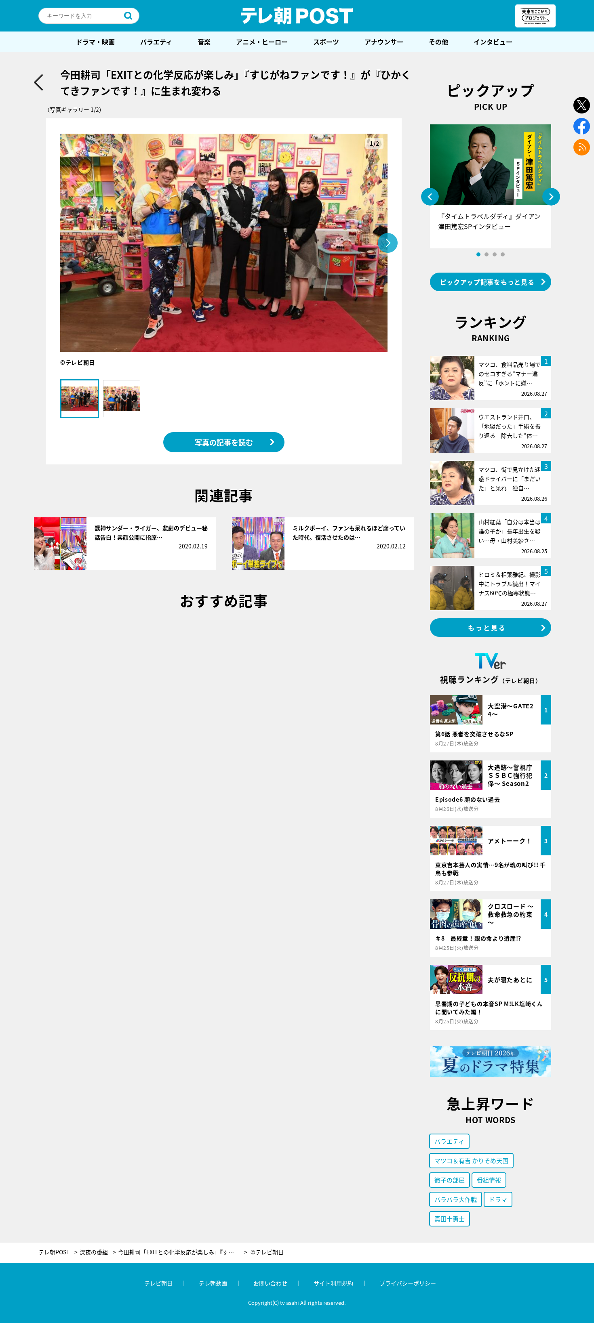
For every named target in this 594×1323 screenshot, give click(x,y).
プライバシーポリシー (407, 1283)
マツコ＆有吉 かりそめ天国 (471, 1160)
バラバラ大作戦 (455, 1199)
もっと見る (487, 627)
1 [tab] (478, 254)
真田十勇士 (449, 1218)
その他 (438, 41)
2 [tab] (486, 254)
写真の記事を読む (224, 442)
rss (581, 147)
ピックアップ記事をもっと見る (487, 282)
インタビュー (493, 41)
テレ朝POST (297, 16)
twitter (581, 105)
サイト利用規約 (333, 1283)
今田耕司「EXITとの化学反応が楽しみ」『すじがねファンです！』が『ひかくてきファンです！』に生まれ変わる (182, 1252)
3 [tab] (495, 254)
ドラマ (498, 1199)
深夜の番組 (94, 1252)
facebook (581, 126)
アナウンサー (383, 41)
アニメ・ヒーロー (262, 41)
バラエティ (156, 41)
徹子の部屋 (449, 1180)
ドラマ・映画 (95, 41)
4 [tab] (503, 254)
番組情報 (489, 1180)
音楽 (204, 41)
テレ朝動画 (213, 1283)
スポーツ (326, 41)
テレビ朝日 (158, 1283)
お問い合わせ (270, 1283)
